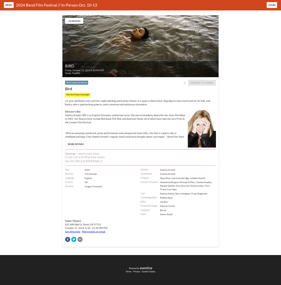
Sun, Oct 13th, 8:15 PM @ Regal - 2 (83, 160)
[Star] (185, 83)
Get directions (72, 231)
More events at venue (93, 231)
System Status (148, 271)
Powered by (134, 268)
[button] (67, 239)
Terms (129, 271)
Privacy (136, 271)
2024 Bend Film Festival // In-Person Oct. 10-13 (56, 5)
